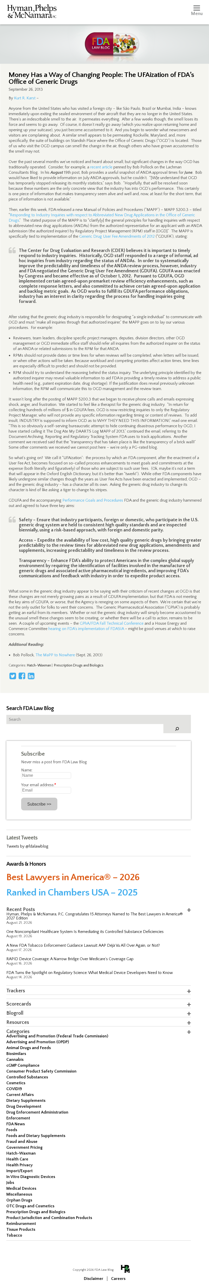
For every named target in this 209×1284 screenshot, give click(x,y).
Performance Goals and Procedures (92, 500)
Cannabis (14, 1059)
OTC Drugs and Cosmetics (30, 1206)
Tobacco (14, 1235)
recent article (101, 167)
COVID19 (14, 1089)
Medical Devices (21, 1188)
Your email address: (38, 785)
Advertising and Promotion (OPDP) (37, 1042)
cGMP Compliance (23, 1065)
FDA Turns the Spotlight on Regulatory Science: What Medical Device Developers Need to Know (89, 972)
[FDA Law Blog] (104, 38)
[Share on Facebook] (22, 676)
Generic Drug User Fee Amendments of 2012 (117, 236)
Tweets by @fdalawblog (27, 846)
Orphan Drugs (19, 1200)
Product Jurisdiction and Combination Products (49, 1217)
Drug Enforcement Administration (37, 1112)
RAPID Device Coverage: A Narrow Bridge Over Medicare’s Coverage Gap (70, 959)
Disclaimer (93, 1278)
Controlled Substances (27, 1077)
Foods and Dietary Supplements (35, 1135)
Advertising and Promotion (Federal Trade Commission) (57, 1036)
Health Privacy (19, 1165)
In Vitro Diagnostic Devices (30, 1176)
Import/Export (19, 1171)
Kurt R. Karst (24, 98)
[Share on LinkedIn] (31, 676)
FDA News (15, 1124)
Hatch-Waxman (39, 665)
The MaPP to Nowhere (55, 655)
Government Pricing (24, 1147)
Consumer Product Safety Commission (41, 1071)
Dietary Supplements (25, 1100)
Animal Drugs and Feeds (28, 1048)
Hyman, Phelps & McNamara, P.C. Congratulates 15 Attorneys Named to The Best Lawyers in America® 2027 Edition (94, 916)
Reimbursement (21, 1223)
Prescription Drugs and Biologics (78, 665)
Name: (26, 770)
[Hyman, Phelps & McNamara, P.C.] (31, 12)
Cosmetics (15, 1083)
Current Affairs (20, 1094)
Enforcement (18, 1118)
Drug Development (23, 1106)
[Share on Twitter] (12, 676)
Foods (11, 1130)
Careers (118, 1278)
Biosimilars (16, 1053)
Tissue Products (20, 1229)
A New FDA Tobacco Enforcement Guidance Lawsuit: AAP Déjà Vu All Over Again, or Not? (83, 945)
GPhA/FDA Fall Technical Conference (111, 623)
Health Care (17, 1159)
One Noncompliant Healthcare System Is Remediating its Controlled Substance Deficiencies (85, 931)
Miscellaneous (19, 1194)
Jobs (10, 1182)
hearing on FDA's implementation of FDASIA (86, 628)
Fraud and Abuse (21, 1141)
